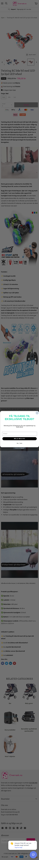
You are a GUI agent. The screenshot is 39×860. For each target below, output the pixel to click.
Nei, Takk (19, 443)
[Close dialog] (37, 413)
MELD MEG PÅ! (19, 438)
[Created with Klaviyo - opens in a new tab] (19, 448)
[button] (33, 854)
